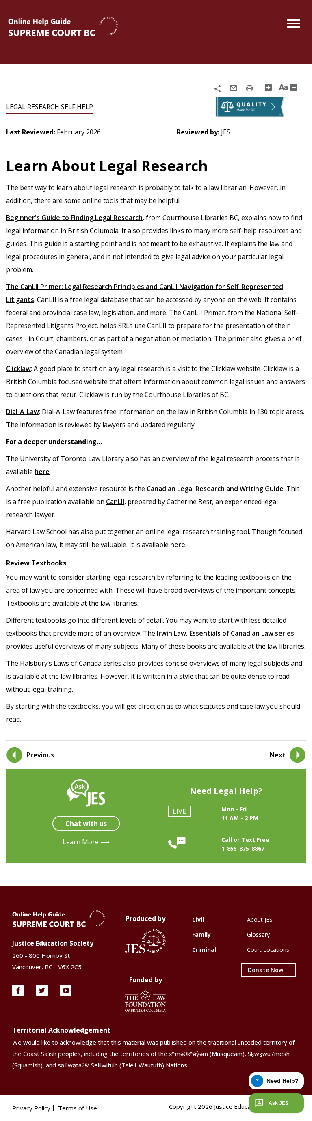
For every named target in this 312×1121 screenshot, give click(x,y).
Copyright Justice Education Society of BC (234, 1106)
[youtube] (66, 990)
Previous (40, 754)
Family (201, 934)
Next (278, 754)
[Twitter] (42, 990)
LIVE (179, 811)
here (42, 471)
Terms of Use (77, 1108)
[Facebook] (18, 990)
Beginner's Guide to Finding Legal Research (74, 217)
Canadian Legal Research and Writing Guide (215, 488)
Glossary (258, 934)
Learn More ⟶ (86, 841)
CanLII (115, 501)
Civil (198, 919)
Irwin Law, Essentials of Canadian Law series (225, 633)
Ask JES (278, 1103)
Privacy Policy (31, 1108)
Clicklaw (18, 368)
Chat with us (86, 823)
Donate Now (265, 970)
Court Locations (268, 949)
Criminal (204, 949)
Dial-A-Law (22, 411)
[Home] (63, 27)
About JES (260, 919)
